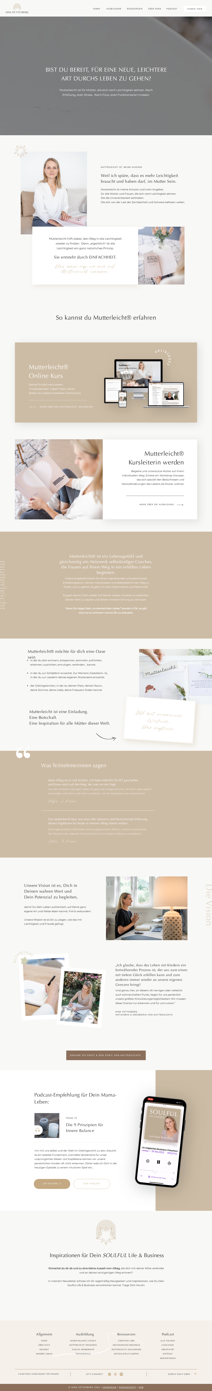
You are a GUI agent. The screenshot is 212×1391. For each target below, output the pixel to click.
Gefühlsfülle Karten (126, 1353)
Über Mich (44, 1345)
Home (44, 1340)
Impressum (109, 1387)
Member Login (44, 1353)
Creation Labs (126, 1340)
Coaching (168, 1345)
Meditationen (168, 1358)
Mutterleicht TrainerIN (83, 1345)
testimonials (83, 1353)
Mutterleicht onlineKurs (126, 1349)
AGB (141, 1387)
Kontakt (44, 1349)
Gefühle (168, 1353)
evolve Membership (83, 1349)
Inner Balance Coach (83, 1340)
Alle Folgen (167, 1340)
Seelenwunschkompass (126, 1345)
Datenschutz (127, 1387)
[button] (146, 908)
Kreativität (168, 1349)
